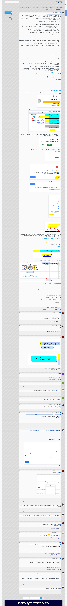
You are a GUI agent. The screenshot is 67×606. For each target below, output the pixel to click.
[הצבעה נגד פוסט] (20, 310)
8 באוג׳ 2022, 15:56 (55, 572)
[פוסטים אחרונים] (66, 4)
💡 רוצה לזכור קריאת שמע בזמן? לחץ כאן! (12, 2)
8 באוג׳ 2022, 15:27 (55, 542)
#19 (19, 572)
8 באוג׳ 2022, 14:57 (55, 532)
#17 (19, 542)
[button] (66, 605)
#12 (19, 470)
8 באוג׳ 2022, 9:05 (55, 12)
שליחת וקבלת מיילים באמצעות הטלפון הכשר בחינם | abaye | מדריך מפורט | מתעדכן (39, 414)
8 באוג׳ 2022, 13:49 (52, 404)
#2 (19, 312)
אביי (60, 12)
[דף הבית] (66, 1)
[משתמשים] (66, 6)
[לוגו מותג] (59, 2)
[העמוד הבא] (24, 598)
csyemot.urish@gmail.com (55, 378)
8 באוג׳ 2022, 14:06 (55, 470)
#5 (19, 373)
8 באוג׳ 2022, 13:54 (55, 412)
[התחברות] (1, 1)
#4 (19, 336)
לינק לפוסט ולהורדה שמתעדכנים (54, 14)
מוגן (60, 312)
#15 (19, 522)
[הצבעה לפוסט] (24, 310)
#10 (19, 412)
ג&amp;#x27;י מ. (58, 382)
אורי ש (60, 373)
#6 (19, 382)
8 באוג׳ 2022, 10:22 (55, 312)
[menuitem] (1, 1)
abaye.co (59, 308)
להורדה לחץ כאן (57, 79)
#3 (19, 325)
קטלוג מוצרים (48, 307)
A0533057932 (58, 404)
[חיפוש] (66, 8)
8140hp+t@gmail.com (53, 307)
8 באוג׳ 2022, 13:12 (51, 382)
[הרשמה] (1, 3)
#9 (19, 404)
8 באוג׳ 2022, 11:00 (54, 373)
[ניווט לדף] (31, 598)
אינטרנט (58, 9)
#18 (19, 558)
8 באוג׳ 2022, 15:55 (55, 558)
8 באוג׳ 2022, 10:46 (55, 325)
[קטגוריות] (66, 3)
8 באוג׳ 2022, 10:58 (55, 336)
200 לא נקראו (9, 25)
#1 (19, 12)
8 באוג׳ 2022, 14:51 (55, 522)
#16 (19, 532)
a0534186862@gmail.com (53, 321)
